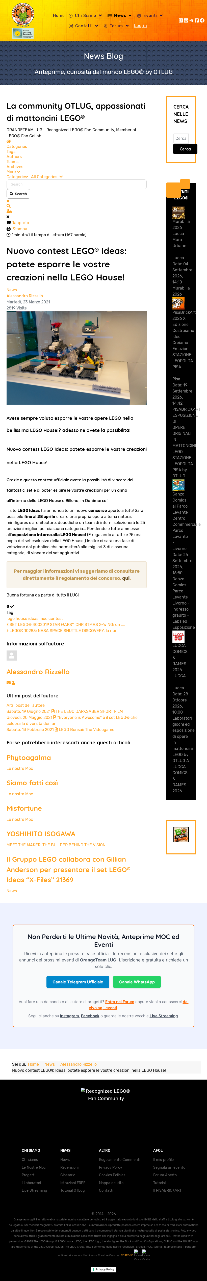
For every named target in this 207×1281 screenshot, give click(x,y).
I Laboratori (31, 1183)
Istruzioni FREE (73, 1183)
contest (55, 618)
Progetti (28, 1175)
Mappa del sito (111, 1183)
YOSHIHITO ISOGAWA (41, 833)
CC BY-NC (127, 1255)
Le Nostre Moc (34, 1167)
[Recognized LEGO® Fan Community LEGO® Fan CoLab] (103, 1100)
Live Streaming (164, 1015)
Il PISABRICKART (167, 1190)
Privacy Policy (110, 1167)
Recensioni (69, 1167)
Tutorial (159, 1183)
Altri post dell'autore (26, 705)
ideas (33, 618)
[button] (77, 171)
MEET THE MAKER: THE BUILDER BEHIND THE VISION (56, 845)
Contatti (106, 1190)
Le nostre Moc (20, 768)
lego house (17, 618)
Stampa (20, 228)
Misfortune (24, 808)
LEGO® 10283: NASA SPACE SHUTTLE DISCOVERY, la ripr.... (64, 630)
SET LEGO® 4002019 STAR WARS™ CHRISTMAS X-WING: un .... (67, 624)
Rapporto (20, 222)
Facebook (90, 1015)
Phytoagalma (29, 757)
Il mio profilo (163, 1160)
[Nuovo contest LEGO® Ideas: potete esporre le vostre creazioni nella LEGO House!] (77, 357)
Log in (140, 25)
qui (126, 578)
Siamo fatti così (32, 782)
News (12, 289)
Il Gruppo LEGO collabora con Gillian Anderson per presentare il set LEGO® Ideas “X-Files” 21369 (68, 869)
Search (20, 194)
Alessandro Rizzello (25, 296)
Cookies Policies (112, 1175)
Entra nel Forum (119, 1001)
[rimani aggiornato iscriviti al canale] (181, 834)
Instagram (69, 1015)
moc (43, 618)
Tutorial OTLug (72, 1190)
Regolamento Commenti (119, 1160)
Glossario (67, 1175)
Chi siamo (30, 1160)
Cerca (185, 148)
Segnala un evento (169, 1167)
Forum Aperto (165, 1175)
